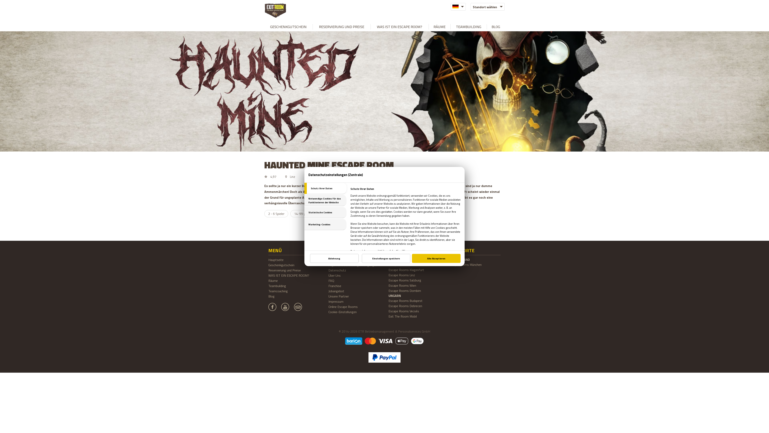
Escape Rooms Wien (402, 285)
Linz (292, 176)
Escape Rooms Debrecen (405, 306)
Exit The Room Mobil (403, 316)
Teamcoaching (278, 291)
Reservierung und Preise (341, 26)
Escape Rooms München (465, 264)
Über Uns (334, 275)
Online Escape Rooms (343, 306)
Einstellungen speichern (386, 258)
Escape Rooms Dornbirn (405, 290)
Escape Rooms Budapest (406, 300)
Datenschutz (337, 270)
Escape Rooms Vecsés (404, 311)
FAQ (331, 280)
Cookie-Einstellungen (342, 312)
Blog (496, 26)
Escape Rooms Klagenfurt (406, 269)
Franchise (334, 285)
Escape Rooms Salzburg (405, 280)
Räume (440, 26)
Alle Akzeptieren (436, 258)
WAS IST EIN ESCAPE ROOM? (399, 26)
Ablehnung (334, 258)
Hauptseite (276, 259)
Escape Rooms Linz (402, 275)
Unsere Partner (338, 296)
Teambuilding (468, 26)
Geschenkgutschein (288, 26)
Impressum (335, 301)
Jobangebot (336, 291)
